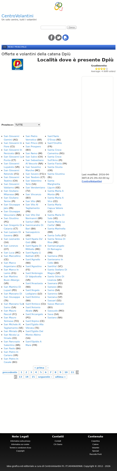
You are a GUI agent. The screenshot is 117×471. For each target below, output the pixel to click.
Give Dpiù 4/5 (104, 69)
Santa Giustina (56, 174)
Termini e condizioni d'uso (20, 448)
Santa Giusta (55, 167)
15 (33, 377)
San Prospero (33, 146)
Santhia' (52, 266)
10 (65, 372)
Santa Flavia (55, 163)
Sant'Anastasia (34, 283)
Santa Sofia (54, 235)
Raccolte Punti (96, 454)
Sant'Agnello (33, 259)
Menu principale (17, 47)
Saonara (52, 283)
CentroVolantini (18, 16)
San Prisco (31, 143)
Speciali (95, 451)
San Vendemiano (35, 187)
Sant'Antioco (33, 304)
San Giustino (11, 218)
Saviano (52, 317)
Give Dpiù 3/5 (101, 69)
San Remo (31, 153)
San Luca (9, 252)
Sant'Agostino (34, 266)
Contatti (58, 441)
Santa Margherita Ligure (54, 184)
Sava (50, 314)
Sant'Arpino (32, 321)
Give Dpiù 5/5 (107, 69)
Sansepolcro (33, 232)
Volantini (95, 448)
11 (72, 372)
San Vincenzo (33, 194)
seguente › (45, 377)
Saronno (52, 293)
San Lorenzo (11, 245)
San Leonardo (12, 239)
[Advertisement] (40, 95)
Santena (52, 256)
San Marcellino (12, 256)
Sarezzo (52, 287)
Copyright (20, 451)
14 (26, 377)
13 (20, 377)
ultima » (60, 377)
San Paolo (9, 348)
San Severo (32, 174)
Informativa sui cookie (20, 444)
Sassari (52, 300)
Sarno (51, 290)
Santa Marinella (56, 228)
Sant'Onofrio (55, 143)
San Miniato (10, 331)
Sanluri (30, 221)
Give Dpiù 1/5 (96, 69)
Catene (95, 444)
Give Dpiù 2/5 (99, 69)
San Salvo (31, 156)
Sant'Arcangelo (34, 314)
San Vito (30, 201)
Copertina (95, 441)
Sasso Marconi (56, 304)
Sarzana (52, 297)
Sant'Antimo (33, 297)
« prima (39, 367)
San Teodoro (33, 177)
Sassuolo (53, 310)
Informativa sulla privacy (20, 441)
